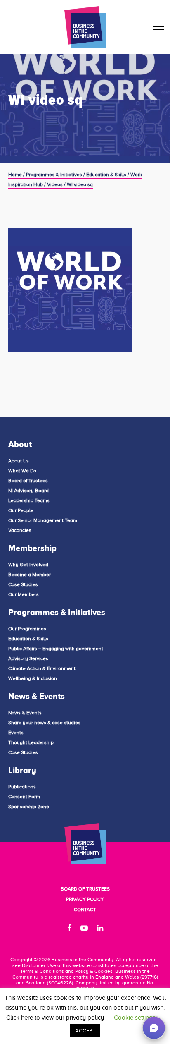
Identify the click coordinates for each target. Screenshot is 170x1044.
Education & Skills (106, 174)
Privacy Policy (85, 899)
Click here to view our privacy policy (55, 1017)
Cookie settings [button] (135, 1017)
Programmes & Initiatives (54, 174)
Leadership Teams (29, 500)
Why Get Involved (28, 564)
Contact (85, 909)
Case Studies (23, 584)
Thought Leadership (31, 742)
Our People (20, 510)
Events (16, 732)
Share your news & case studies (44, 723)
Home (15, 174)
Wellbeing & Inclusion (32, 678)
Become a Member (29, 574)
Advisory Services (28, 658)
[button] (154, 1028)
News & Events (25, 713)
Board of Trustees (28, 481)
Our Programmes (27, 629)
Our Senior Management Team (42, 520)
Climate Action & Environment (42, 668)
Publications (22, 787)
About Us (18, 461)
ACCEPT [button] (85, 1030)
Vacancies (19, 530)
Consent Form (24, 797)
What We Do (22, 471)
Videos (55, 184)
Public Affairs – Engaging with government (55, 648)
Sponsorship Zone (28, 806)
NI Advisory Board (28, 490)
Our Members (23, 594)
